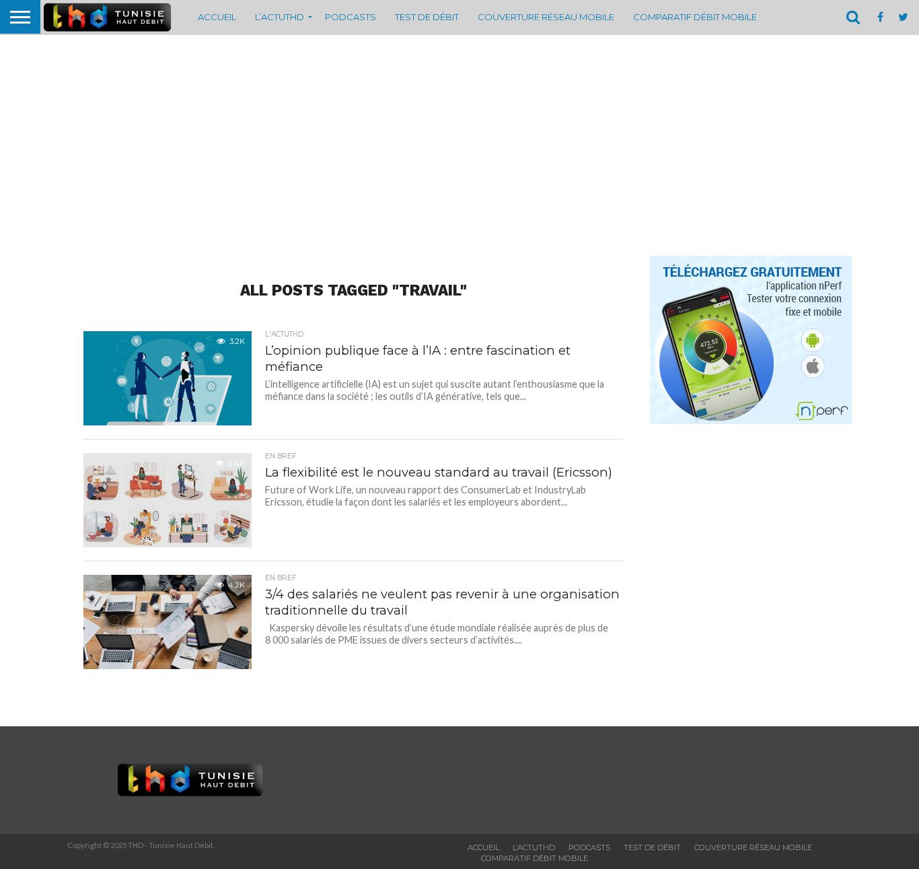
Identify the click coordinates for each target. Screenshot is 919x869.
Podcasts (350, 16)
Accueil (217, 16)
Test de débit (427, 16)
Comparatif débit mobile (695, 16)
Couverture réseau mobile (546, 16)
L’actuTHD (279, 16)
